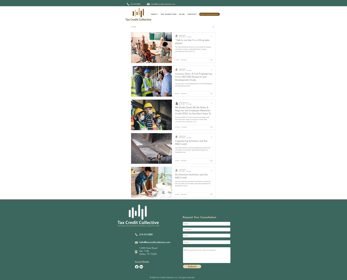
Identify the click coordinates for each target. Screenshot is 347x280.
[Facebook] (137, 267)
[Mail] (148, 4)
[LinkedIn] (141, 267)
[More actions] (212, 36)
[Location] (136, 252)
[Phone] (128, 4)
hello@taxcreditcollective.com (163, 4)
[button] (213, 27)
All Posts (133, 27)
